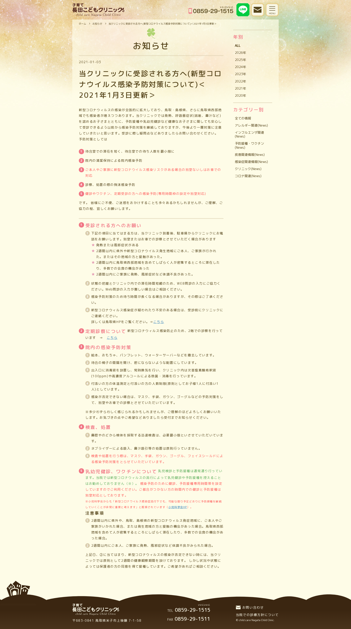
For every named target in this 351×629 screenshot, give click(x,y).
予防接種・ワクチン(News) (249, 145)
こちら (112, 337)
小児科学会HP (177, 507)
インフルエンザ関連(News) (249, 134)
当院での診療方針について (257, 615)
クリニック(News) (248, 169)
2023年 (240, 74)
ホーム (82, 23)
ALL (237, 45)
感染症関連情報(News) (251, 161)
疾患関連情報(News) (250, 154)
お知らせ (97, 23)
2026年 (240, 52)
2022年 (240, 81)
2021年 (240, 88)
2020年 (240, 95)
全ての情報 (243, 118)
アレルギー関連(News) (251, 125)
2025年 (240, 59)
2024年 (240, 67)
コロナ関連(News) (248, 176)
